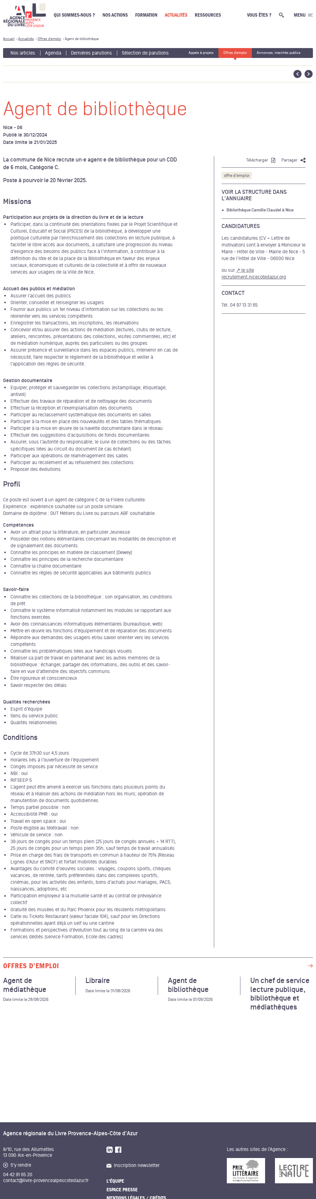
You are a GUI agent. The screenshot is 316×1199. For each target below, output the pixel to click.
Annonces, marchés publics (279, 53)
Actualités (176, 15)
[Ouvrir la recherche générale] (282, 15)
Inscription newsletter (137, 1165)
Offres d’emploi (235, 53)
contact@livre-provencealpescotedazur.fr (46, 1180)
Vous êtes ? (259, 15)
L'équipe (115, 1181)
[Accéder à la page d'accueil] (24, 15)
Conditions (20, 737)
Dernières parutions (91, 53)
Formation (146, 15)
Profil (11, 484)
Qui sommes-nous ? (74, 15)
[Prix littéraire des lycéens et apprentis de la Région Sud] (246, 1170)
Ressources (208, 15)
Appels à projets (201, 53)
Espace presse (122, 1190)
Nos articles (22, 53)
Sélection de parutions (145, 53)
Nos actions (115, 15)
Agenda (53, 53)
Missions (17, 202)
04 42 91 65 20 (17, 1174)
